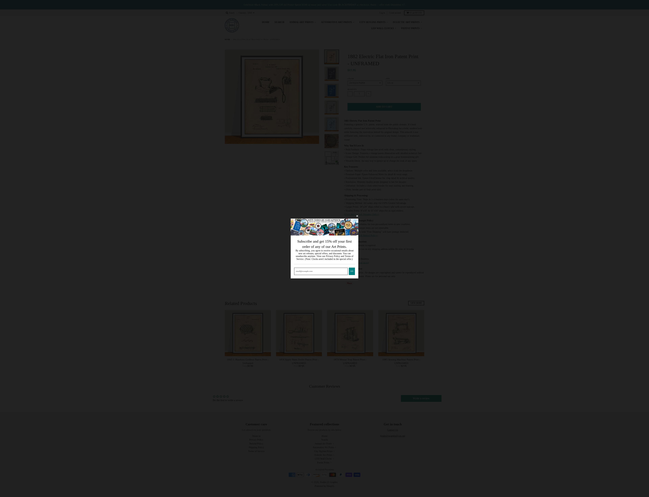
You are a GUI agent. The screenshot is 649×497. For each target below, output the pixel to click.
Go (352, 271)
